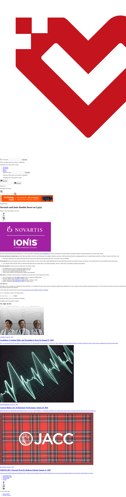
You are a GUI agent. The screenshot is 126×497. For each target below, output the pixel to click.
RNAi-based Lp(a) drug (18, 281)
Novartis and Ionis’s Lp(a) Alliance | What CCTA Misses (35, 290)
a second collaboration (44, 253)
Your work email (4, 159)
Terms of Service (7, 495)
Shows (4, 169)
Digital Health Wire (7, 477)
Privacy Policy (6, 493)
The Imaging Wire (7, 475)
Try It (15, 295)
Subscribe (24, 159)
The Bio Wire (6, 478)
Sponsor (5, 171)
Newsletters (5, 168)
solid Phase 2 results (19, 280)
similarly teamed (20, 277)
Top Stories (5, 167)
